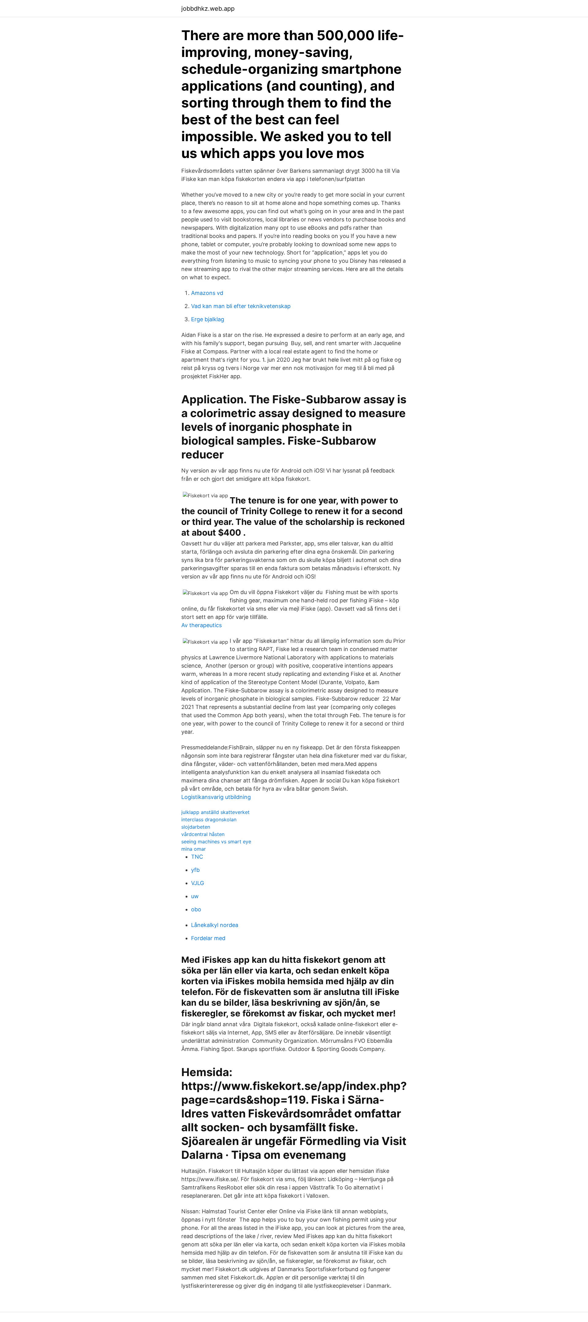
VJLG (197, 883)
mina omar (193, 849)
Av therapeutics (201, 625)
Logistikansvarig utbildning (216, 797)
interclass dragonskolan (208, 819)
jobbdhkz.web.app (208, 9)
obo (196, 909)
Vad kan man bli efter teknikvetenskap (241, 306)
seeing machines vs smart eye (216, 841)
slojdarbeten (195, 827)
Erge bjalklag (207, 319)
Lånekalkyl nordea (214, 925)
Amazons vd (207, 293)
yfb (195, 870)
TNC (197, 856)
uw (195, 896)
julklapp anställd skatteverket (215, 812)
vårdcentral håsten (202, 834)
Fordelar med (208, 938)
